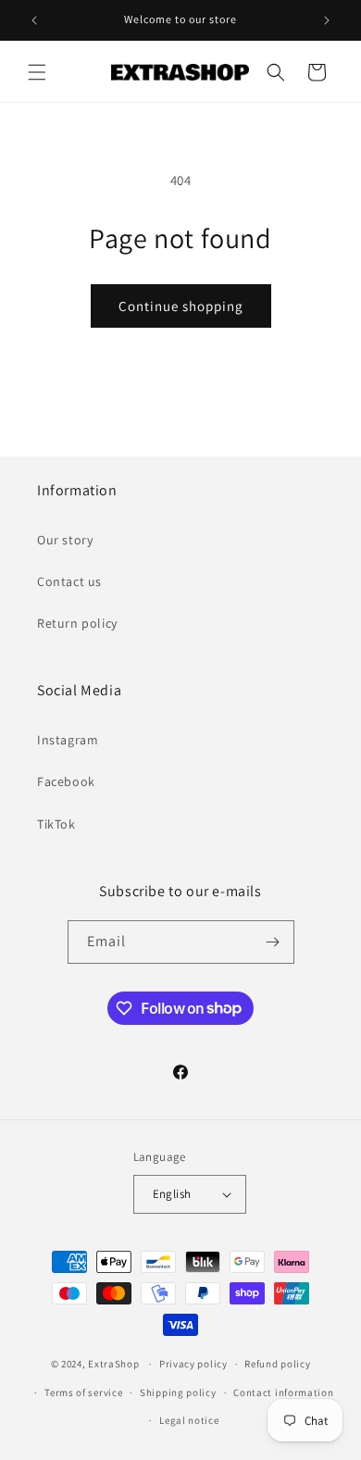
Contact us (69, 581)
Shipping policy (178, 1392)
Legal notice (188, 1420)
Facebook (66, 781)
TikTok (56, 824)
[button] (37, 72)
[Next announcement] (326, 20)
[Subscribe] (273, 942)
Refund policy (277, 1363)
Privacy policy (193, 1363)
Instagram (67, 739)
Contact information (283, 1392)
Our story (65, 539)
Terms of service (83, 1392)
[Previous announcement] (34, 20)
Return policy (77, 623)
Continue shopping (180, 306)
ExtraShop (113, 1363)
